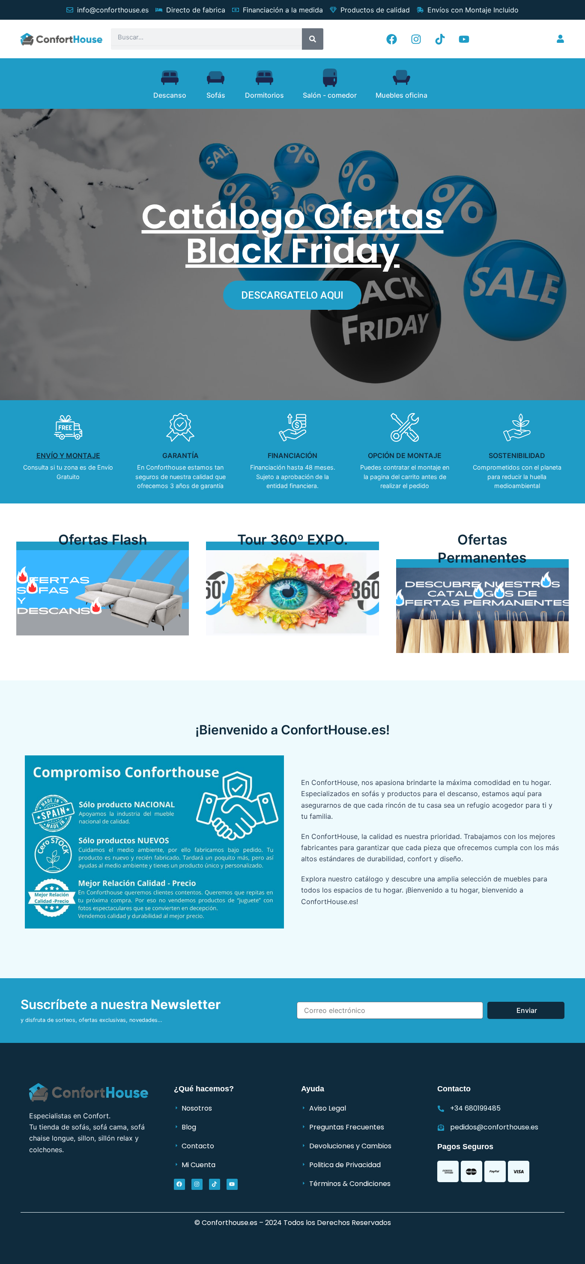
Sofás (215, 95)
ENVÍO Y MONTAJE (68, 455)
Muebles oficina (401, 95)
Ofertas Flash (102, 539)
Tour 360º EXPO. (292, 539)
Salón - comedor (330, 95)
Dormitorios (264, 95)
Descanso (169, 95)
